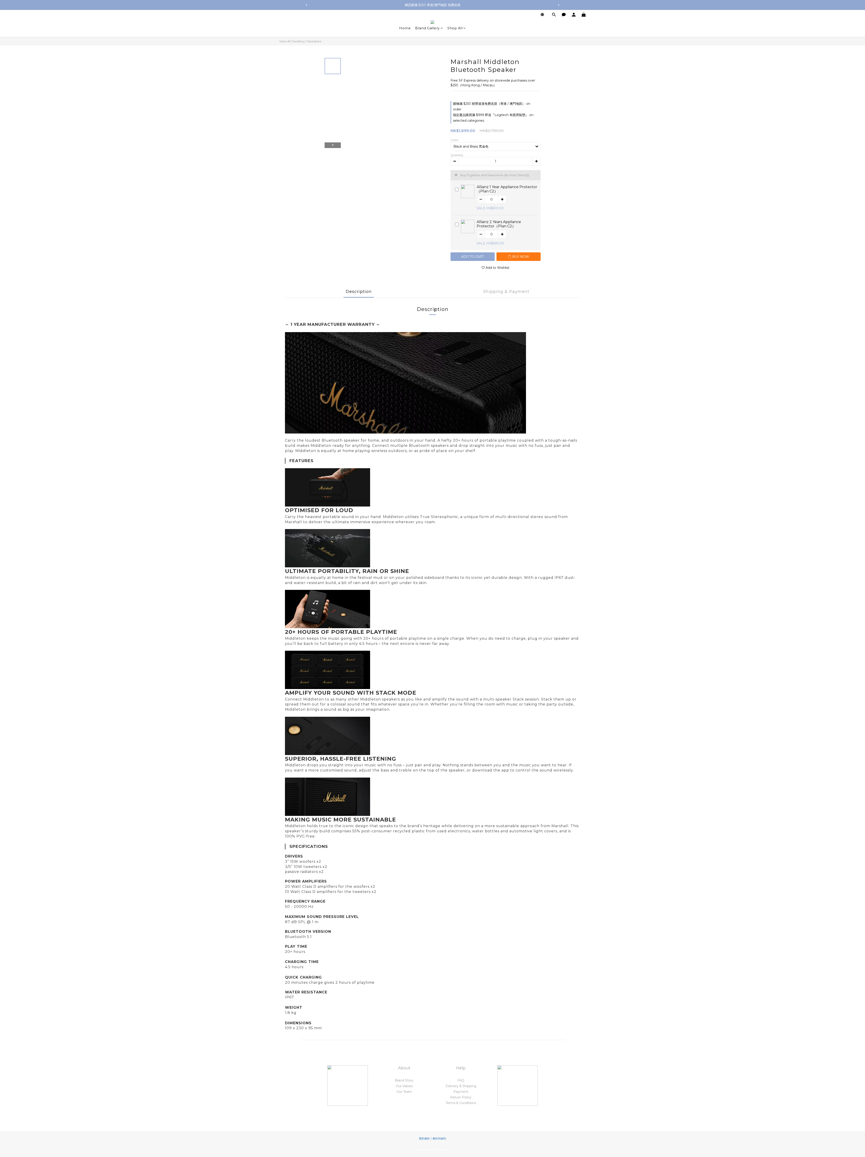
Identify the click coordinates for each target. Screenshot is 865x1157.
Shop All (454, 28)
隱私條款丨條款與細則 (432, 1138)
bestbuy (299, 41)
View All (285, 41)
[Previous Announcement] (306, 5)
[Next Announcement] (559, 5)
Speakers (314, 41)
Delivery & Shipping (461, 1086)
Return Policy (460, 1097)
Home (405, 28)
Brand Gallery (427, 28)
